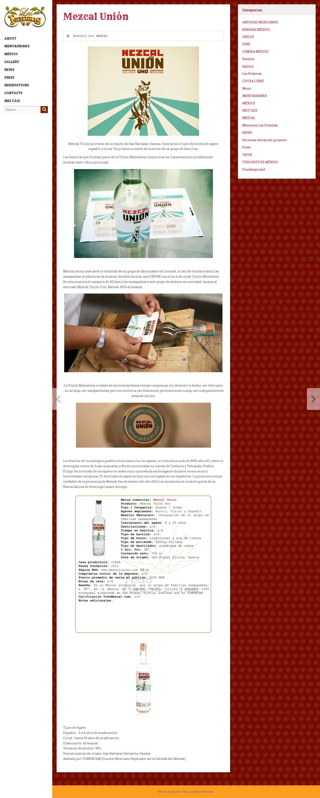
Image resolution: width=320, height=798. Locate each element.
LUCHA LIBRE (253, 81)
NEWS (9, 70)
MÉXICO (11, 54)
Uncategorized (253, 169)
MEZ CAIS (12, 101)
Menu (246, 88)
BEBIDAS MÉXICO (256, 29)
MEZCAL (101, 35)
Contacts (13, 93)
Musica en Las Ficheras (260, 125)
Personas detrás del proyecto (264, 140)
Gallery (11, 62)
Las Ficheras (252, 73)
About (10, 38)
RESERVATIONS (16, 85)
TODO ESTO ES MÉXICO (260, 162)
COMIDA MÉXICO (255, 51)
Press (9, 77)
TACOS (247, 155)
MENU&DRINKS (17, 46)
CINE (246, 44)
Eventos (248, 59)
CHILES (248, 37)
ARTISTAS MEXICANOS (260, 22)
